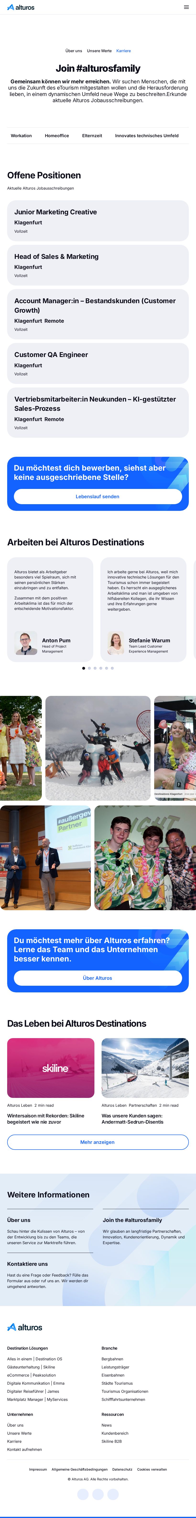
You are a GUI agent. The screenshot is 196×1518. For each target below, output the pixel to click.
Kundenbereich (115, 1433)
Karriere (123, 50)
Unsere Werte (99, 50)
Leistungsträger (115, 1367)
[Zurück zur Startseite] (21, 7)
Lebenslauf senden (97, 496)
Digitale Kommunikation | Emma (36, 1383)
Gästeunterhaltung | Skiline (31, 1367)
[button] (186, 7)
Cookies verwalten (152, 1469)
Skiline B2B (112, 1441)
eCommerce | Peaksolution (31, 1375)
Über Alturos (97, 978)
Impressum (38, 1469)
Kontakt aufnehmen (24, 1449)
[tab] (83, 668)
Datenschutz (122, 1469)
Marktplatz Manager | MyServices (37, 1399)
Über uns (73, 50)
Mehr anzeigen (97, 1142)
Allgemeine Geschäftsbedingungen (80, 1469)
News (107, 1424)
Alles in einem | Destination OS (34, 1359)
